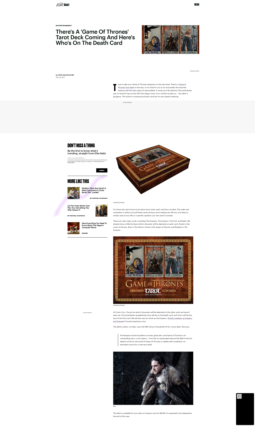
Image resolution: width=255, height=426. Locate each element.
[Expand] (238, 395)
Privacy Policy (71, 162)
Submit (101, 170)
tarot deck (129, 87)
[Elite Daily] (63, 4)
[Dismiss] (251, 395)
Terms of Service (98, 161)
